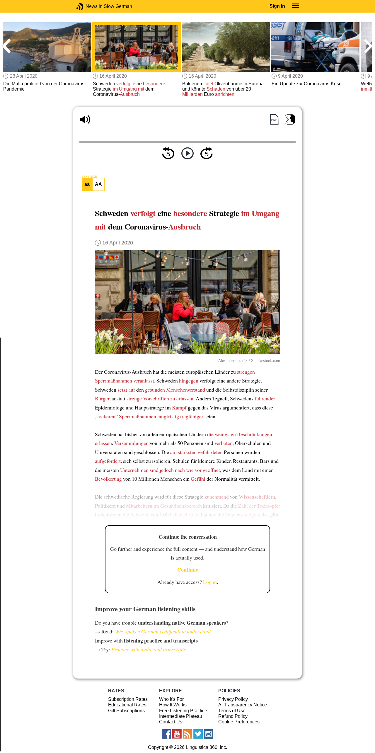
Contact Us (170, 721)
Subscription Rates (128, 699)
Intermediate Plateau (180, 716)
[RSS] (187, 734)
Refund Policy (233, 716)
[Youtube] (177, 734)
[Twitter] (198, 734)
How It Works (173, 704)
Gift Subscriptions (126, 710)
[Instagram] (208, 734)
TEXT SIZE (89, 176)
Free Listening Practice (183, 710)
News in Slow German (89, 6)
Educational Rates (127, 704)
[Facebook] (166, 734)
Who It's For (171, 699)
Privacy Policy (233, 699)
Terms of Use (232, 710)
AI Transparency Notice (242, 704)
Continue (187, 569)
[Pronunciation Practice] (289, 119)
